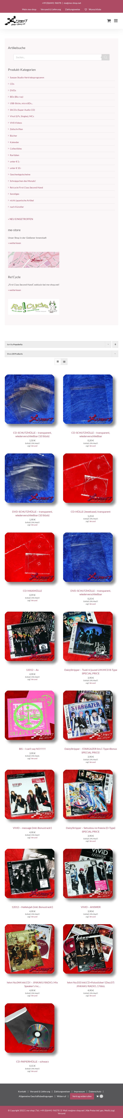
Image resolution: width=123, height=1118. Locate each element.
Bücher (13, 135)
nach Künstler (17, 206)
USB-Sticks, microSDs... (21, 103)
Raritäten (14, 155)
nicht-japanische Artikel (22, 200)
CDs (12, 83)
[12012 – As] (32, 613)
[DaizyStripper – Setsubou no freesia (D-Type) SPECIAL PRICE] (90, 771)
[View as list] (64, 362)
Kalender (14, 142)
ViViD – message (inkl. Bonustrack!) (32, 827)
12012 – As (32, 669)
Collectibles (16, 148)
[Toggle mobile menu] (116, 21)
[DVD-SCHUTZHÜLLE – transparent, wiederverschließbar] (90, 534)
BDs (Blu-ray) (16, 96)
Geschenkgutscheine (20, 174)
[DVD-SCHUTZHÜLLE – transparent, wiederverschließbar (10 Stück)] (32, 455)
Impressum (79, 1091)
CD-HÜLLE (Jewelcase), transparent (91, 511)
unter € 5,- (15, 161)
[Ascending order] (115, 344)
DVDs (13, 90)
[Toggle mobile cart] (109, 21)
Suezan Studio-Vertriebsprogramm (27, 77)
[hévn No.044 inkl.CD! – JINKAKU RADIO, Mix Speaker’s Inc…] (32, 925)
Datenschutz (95, 1091)
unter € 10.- (15, 168)
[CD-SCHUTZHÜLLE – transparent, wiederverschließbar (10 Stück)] (32, 376)
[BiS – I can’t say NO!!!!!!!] (32, 692)
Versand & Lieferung (40, 1091)
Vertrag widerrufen (82, 1096)
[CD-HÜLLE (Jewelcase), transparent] (90, 455)
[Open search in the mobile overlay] (61, 57)
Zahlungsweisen (62, 1091)
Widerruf (61, 1096)
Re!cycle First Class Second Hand (26, 187)
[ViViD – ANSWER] (90, 850)
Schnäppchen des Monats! (23, 181)
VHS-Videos (16, 122)
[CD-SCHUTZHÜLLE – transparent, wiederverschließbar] (90, 376)
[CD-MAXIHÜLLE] (32, 534)
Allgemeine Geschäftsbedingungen (36, 1096)
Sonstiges (14, 194)
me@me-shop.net (72, 3)
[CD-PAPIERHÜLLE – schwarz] (32, 1004)
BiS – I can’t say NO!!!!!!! (32, 748)
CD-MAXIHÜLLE (32, 590)
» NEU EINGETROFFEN (20, 219)
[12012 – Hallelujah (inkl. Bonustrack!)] (32, 850)
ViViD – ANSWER (91, 906)
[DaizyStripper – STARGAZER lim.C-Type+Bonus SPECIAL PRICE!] (90, 692)
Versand (34, 446)
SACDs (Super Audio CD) (22, 109)
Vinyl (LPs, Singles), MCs (22, 116)
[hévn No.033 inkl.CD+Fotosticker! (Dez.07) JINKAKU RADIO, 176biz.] (90, 925)
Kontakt (22, 1091)
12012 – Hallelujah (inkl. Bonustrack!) (32, 906)
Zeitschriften (16, 129)
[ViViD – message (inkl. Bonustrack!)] (32, 771)
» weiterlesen (14, 243)
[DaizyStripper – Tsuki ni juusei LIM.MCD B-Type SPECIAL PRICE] (90, 613)
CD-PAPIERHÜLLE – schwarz (32, 1061)
